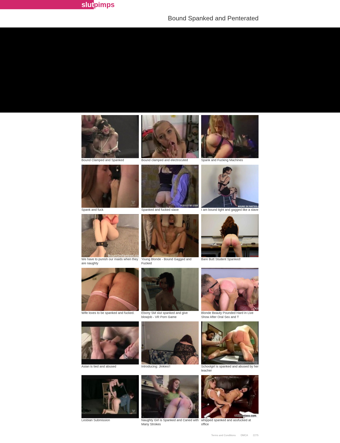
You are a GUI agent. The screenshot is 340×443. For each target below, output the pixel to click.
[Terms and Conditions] (223, 435)
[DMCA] (244, 435)
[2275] (254, 435)
